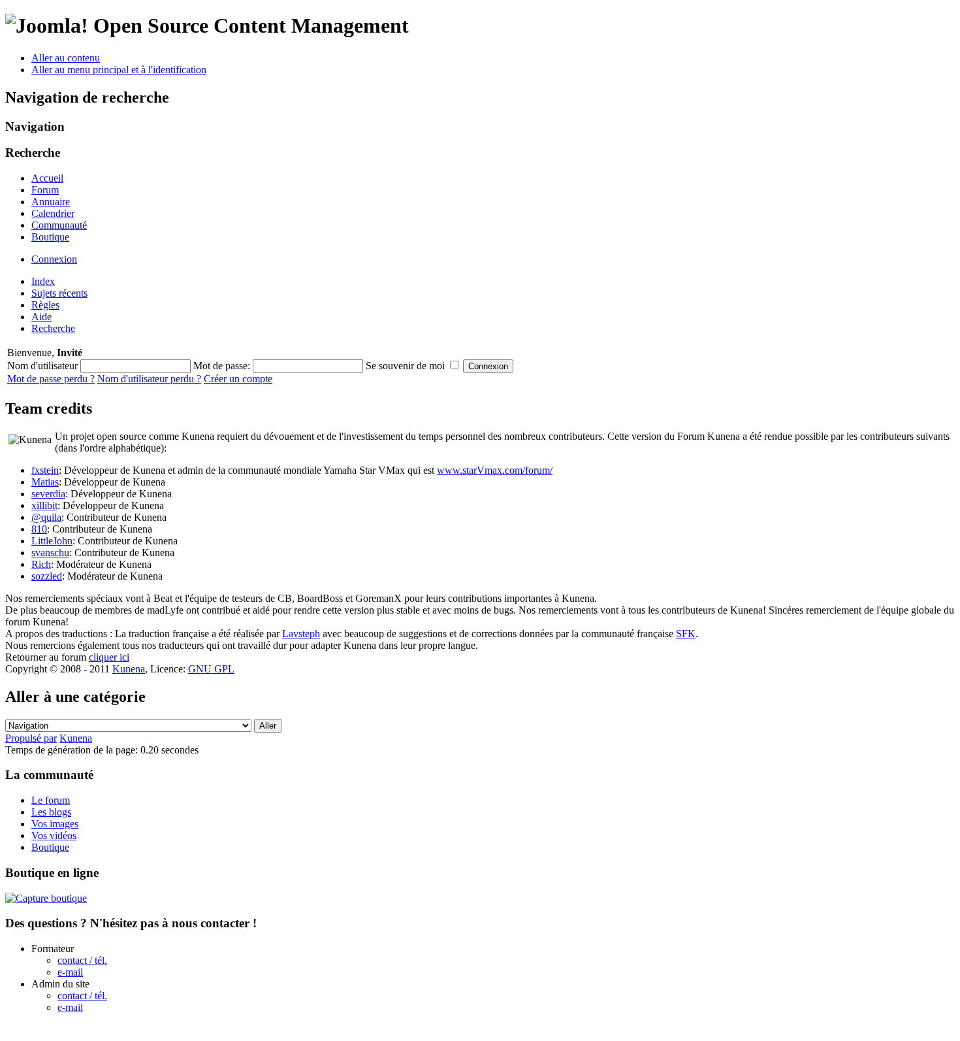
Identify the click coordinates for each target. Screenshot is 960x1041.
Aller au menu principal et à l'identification (118, 69)
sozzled (46, 576)
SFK (686, 633)
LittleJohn (51, 540)
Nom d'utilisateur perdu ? (149, 378)
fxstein (45, 470)
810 (39, 529)
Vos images (54, 823)
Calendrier (52, 213)
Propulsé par (31, 738)
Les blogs (51, 812)
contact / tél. (82, 960)
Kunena (128, 668)
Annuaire (50, 201)
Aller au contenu (65, 57)
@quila (46, 517)
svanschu (50, 552)
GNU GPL (211, 668)
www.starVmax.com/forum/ (494, 470)
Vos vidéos (53, 835)
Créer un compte (238, 378)
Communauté (59, 225)
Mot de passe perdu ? (51, 378)
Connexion (54, 259)
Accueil (47, 178)
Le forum (50, 800)
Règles (45, 304)
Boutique (50, 236)
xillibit (44, 505)
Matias (45, 481)
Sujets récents (59, 293)
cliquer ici (109, 657)
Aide (41, 316)
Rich (41, 564)
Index (43, 281)
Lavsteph (301, 633)
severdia (48, 493)
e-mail (70, 972)
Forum (45, 189)
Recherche (53, 328)
